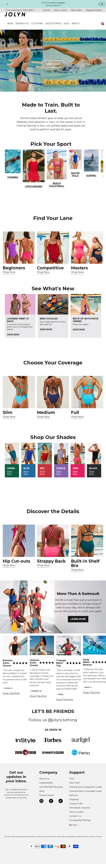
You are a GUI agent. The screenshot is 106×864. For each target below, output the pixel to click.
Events (46, 10)
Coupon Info (76, 803)
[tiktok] (61, 801)
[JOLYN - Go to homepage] (14, 14)
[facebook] (51, 801)
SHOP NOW (53, 64)
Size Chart (74, 782)
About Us (44, 778)
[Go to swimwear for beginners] (19, 247)
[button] (102, 26)
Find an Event (46, 795)
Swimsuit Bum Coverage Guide (85, 791)
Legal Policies (21, 836)
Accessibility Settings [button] (80, 820)
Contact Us (75, 816)
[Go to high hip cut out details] (19, 541)
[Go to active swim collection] (87, 247)
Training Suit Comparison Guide (85, 787)
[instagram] (41, 801)
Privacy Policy (9, 836)
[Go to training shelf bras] (87, 541)
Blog (41, 791)
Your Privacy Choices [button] (93, 836)
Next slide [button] (98, 4)
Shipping (74, 799)
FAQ (71, 778)
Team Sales (76, 10)
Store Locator (60, 10)
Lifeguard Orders (94, 10)
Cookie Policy (31, 836)
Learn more (78, 619)
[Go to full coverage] (87, 392)
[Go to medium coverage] (53, 392)
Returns (73, 795)
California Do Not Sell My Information (52, 836)
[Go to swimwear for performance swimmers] (53, 247)
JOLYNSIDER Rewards (51, 787)
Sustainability (46, 782)
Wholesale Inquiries (79, 807)
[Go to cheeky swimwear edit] (19, 392)
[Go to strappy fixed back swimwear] (53, 541)
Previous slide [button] (7, 4)
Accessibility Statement (76, 836)
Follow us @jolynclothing (53, 720)
